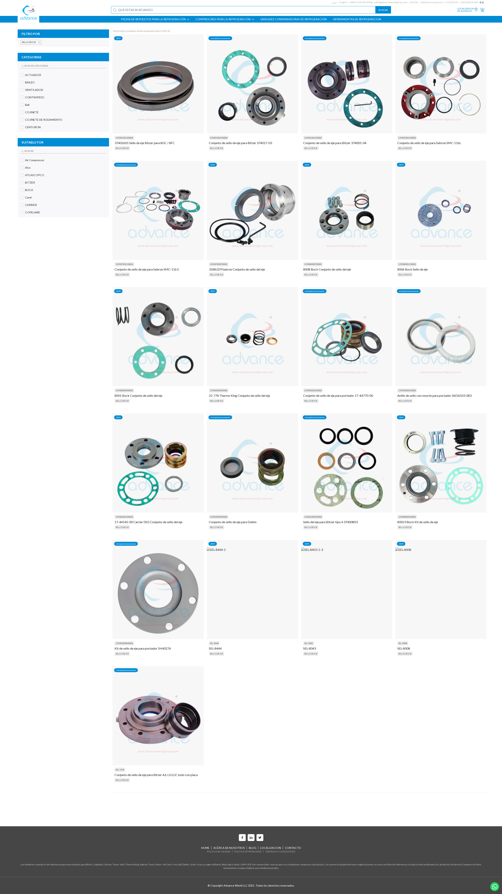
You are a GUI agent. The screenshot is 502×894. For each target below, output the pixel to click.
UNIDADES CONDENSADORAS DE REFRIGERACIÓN (293, 19)
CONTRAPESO (34, 97)
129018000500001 (218, 517)
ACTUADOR (33, 75)
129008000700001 (313, 264)
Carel (28, 197)
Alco (28, 167)
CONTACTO (452, 2)
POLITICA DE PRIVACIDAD (247, 851)
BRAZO (30, 82)
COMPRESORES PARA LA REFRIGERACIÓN (223, 19)
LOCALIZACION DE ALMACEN (465, 9)
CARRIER (31, 205)
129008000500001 (407, 517)
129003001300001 (124, 517)
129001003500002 (313, 517)
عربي (334, 2)
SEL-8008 (402, 643)
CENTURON (33, 127)
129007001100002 (124, 264)
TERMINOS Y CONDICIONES (280, 851)
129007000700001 (218, 264)
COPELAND (32, 212)
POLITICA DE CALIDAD (218, 851)
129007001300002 (407, 137)
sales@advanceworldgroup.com (391, 2)
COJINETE (32, 112)
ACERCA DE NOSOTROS (229, 847)
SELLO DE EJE (122, 148)
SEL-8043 (308, 643)
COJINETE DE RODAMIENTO (43, 119)
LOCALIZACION (270, 847)
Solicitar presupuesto (432, 2)
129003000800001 (124, 643)
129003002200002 (313, 390)
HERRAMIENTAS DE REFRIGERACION (357, 19)
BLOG (252, 847)
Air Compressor (34, 160)
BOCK (29, 190)
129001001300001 (124, 137)
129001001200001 (313, 137)
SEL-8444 (214, 643)
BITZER (30, 182)
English (343, 2)
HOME (205, 847)
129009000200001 (218, 390)
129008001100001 (407, 264)
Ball (27, 104)
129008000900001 (124, 390)
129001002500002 (218, 137)
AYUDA (414, 2)
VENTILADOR (34, 89)
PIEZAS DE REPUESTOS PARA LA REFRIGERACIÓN (153, 19)
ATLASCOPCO (34, 175)
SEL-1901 (119, 769)
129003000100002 (407, 390)
